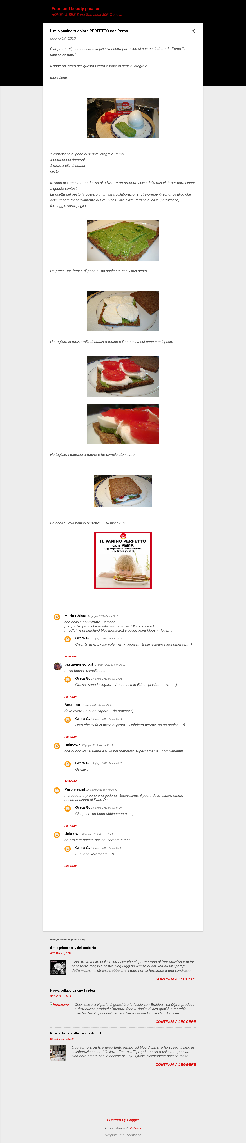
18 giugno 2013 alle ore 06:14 (106, 719)
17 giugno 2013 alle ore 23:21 (106, 678)
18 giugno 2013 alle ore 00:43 (97, 834)
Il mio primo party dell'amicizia (73, 948)
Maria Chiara (75, 616)
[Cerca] (201, 9)
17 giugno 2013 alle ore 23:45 (97, 745)
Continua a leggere (176, 979)
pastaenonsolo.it (78, 664)
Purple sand (74, 789)
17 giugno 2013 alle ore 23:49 (101, 789)
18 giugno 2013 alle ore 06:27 (106, 808)
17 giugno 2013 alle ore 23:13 (106, 638)
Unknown (72, 745)
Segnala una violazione (123, 1135)
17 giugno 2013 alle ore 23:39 (96, 705)
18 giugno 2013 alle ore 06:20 (106, 763)
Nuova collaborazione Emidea (72, 990)
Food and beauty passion (76, 8)
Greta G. (82, 638)
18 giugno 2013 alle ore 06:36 (106, 848)
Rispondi (70, 656)
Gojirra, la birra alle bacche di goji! (75, 1033)
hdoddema (135, 1127)
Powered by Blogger (123, 1120)
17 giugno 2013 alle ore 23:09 (110, 664)
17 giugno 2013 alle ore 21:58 (103, 616)
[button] (194, 31)
